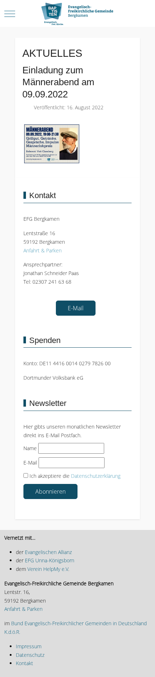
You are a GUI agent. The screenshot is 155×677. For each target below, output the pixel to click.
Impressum (28, 646)
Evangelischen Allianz (47, 552)
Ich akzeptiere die (74, 475)
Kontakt (24, 663)
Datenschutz (30, 654)
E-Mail (76, 308)
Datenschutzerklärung (95, 475)
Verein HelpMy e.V (47, 569)
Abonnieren (50, 491)
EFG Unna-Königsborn (49, 560)
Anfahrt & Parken (42, 250)
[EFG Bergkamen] (77, 14)
